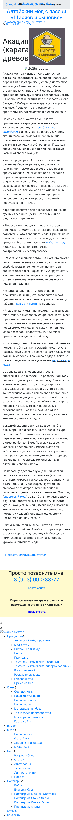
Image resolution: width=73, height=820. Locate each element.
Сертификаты (23, 691)
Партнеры (14, 781)
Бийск (18, 785)
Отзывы (12, 811)
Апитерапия (22, 764)
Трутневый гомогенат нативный (36, 661)
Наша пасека (23, 734)
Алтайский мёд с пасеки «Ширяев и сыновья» (36, 14)
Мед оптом (22, 644)
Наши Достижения (27, 696)
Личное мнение (25, 772)
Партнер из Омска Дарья (32, 798)
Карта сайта (22, 721)
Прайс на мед (23, 683)
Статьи (19, 759)
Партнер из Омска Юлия (31, 802)
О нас (11, 687)
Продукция (15, 636)
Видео (11, 725)
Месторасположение (29, 717)
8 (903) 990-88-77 (19, 24)
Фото (10, 730)
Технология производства (32, 713)
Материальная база (27, 708)
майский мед (55, 242)
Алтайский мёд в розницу (32, 640)
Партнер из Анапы (27, 806)
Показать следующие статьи (25, 554)
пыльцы (20, 303)
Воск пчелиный (24, 670)
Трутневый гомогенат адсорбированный (42, 666)
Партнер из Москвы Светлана (35, 794)
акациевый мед (15, 496)
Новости (20, 776)
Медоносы (21, 747)
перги (33, 303)
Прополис (21, 657)
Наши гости (22, 704)
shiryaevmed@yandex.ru (38, 3)
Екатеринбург (23, 789)
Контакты (13, 815)
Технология (22, 768)
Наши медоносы (25, 700)
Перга (18, 653)
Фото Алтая (22, 738)
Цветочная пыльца (27, 649)
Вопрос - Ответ (25, 755)
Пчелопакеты (23, 679)
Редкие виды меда (27, 674)
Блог (10, 751)
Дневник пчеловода (28, 742)
